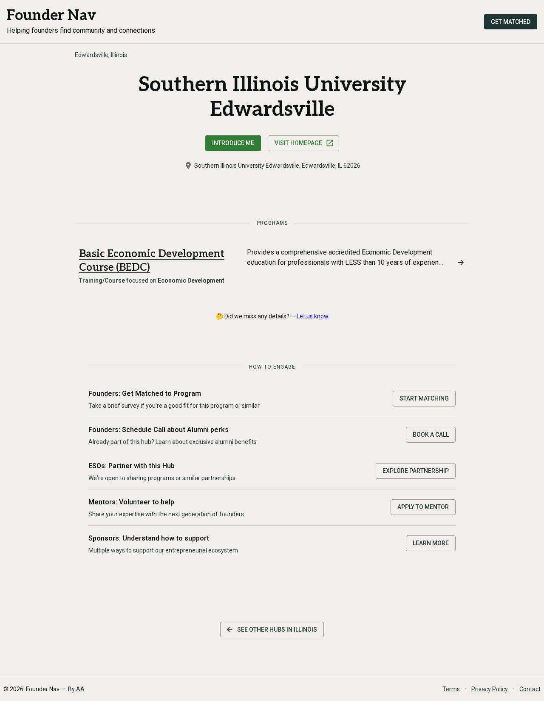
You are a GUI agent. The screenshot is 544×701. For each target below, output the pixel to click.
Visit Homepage (298, 143)
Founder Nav (51, 15)
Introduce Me (233, 143)
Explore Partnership (415, 470)
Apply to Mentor (423, 507)
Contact (530, 689)
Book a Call (431, 434)
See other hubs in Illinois (277, 629)
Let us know (313, 316)
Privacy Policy (489, 689)
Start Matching (424, 398)
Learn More (431, 543)
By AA (76, 689)
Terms (451, 689)
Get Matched (510, 21)
